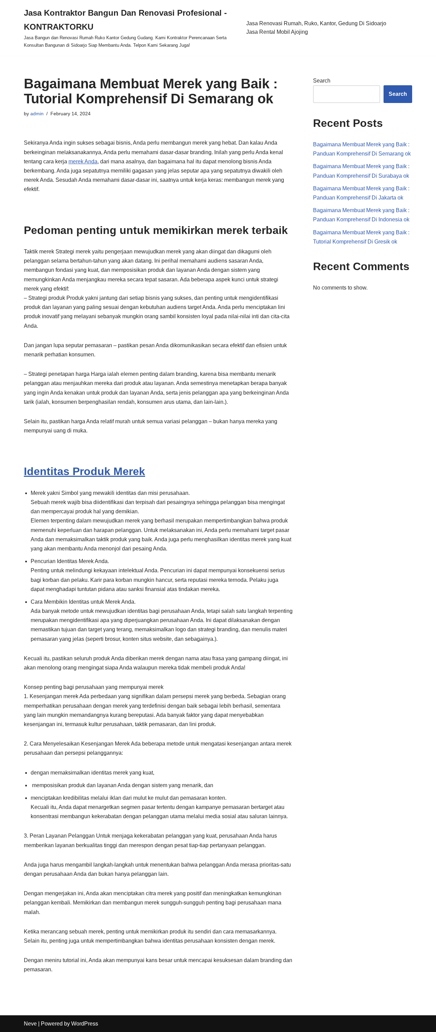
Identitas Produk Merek (84, 471)
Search (321, 81)
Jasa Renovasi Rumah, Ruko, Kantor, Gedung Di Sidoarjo (316, 23)
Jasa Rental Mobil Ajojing (277, 32)
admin (37, 113)
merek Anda (82, 161)
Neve (30, 1024)
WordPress (84, 1024)
